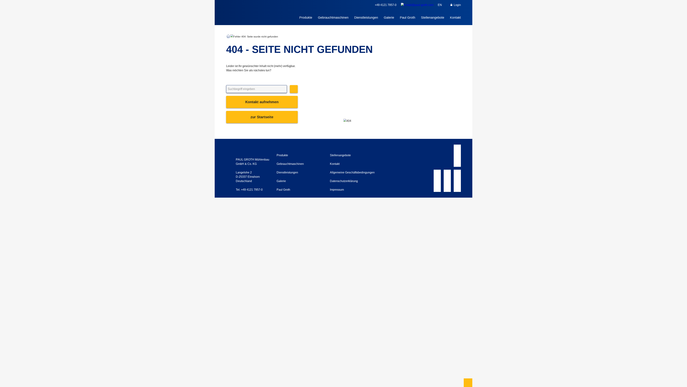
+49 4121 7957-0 (385, 4)
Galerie (389, 17)
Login (457, 4)
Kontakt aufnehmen (262, 102)
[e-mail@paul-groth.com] (417, 5)
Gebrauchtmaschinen (333, 17)
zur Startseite (261, 117)
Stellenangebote (432, 17)
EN (440, 4)
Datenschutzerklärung (344, 181)
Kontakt (455, 17)
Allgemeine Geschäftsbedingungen (352, 172)
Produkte (305, 17)
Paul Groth (407, 17)
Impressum (337, 189)
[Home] (259, 10)
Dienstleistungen (366, 17)
